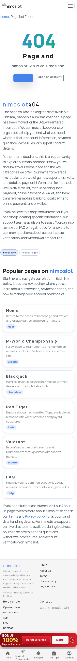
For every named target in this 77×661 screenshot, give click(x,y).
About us (45, 570)
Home (4, 16)
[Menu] (70, 6)
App (5, 617)
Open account (12, 607)
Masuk (60, 639)
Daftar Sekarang (36, 639)
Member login (11, 612)
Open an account (50, 77)
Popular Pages (30, 252)
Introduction (9, 252)
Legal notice (47, 586)
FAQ (5, 622)
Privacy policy (35, 516)
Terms (13, 516)
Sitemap (8, 628)
